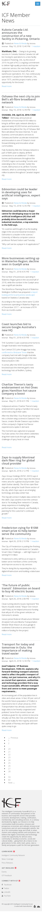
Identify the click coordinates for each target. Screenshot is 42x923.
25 (9, 763)
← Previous (13, 737)
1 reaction (36, 46)
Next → (11, 782)
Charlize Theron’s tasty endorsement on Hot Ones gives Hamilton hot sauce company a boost (20, 388)
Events (4, 872)
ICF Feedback (7, 875)
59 (9, 777)
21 (9, 751)
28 (9, 771)
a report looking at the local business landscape (20, 293)
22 (9, 754)
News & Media (20, 43)
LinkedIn (7, 892)
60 (9, 780)
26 (9, 765)
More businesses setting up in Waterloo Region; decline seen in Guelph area (20, 261)
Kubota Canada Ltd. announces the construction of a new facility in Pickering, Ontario (21, 34)
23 (9, 757)
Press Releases (7, 863)
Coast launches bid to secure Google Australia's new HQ (19, 327)
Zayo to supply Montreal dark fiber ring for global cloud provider (18, 460)
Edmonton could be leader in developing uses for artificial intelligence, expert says (21, 193)
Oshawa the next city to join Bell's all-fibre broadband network (21, 99)
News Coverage (7, 859)
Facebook (8, 885)
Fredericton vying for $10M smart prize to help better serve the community (20, 531)
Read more (7, 86)
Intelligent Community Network (13, 855)
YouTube (7, 896)
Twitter (6, 888)
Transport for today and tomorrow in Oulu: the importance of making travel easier (18, 648)
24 (9, 760)
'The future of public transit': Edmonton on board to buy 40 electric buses (21, 588)
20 (9, 749)
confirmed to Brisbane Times (14, 352)
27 (9, 768)
